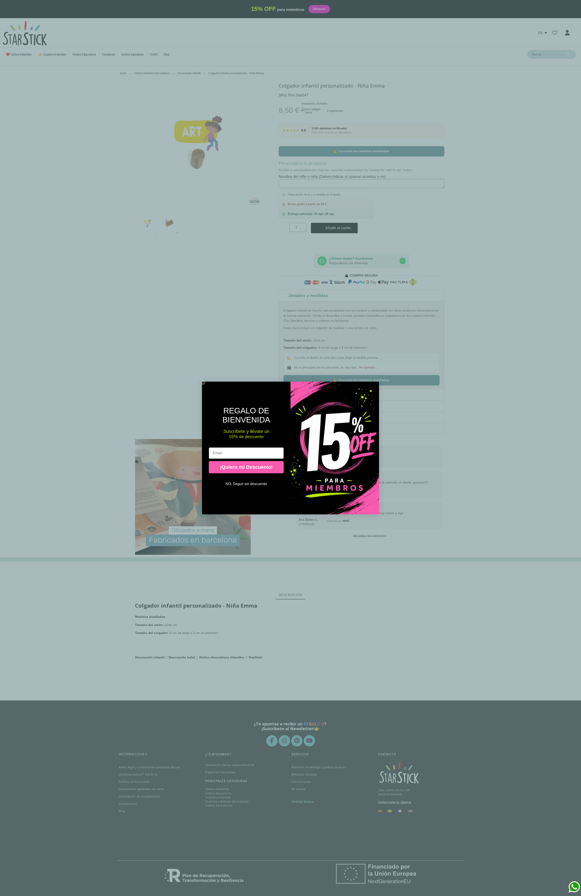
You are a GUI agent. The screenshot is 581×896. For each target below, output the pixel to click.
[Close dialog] (203, 383)
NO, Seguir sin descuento (246, 484)
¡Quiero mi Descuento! (246, 467)
